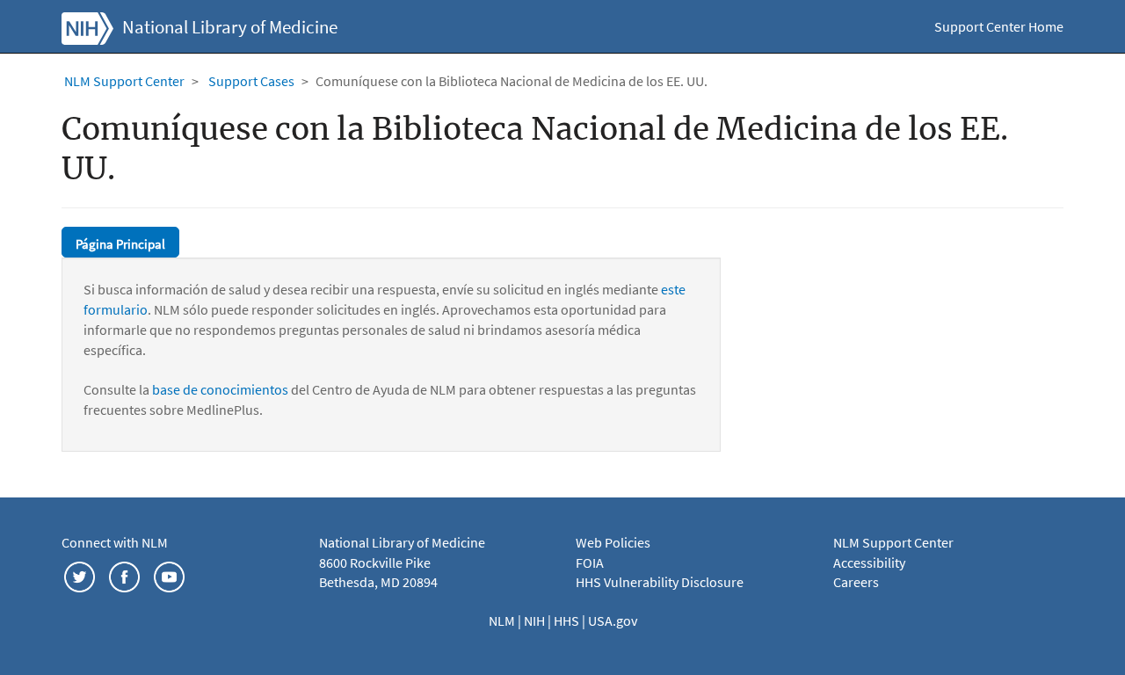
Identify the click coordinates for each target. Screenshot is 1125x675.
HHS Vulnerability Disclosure (660, 582)
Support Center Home (998, 26)
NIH (536, 620)
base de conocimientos (220, 389)
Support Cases (251, 81)
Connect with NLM (115, 542)
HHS (568, 620)
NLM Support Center (124, 81)
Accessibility (869, 562)
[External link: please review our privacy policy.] (79, 575)
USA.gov (612, 620)
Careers (856, 582)
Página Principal (120, 244)
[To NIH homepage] (87, 26)
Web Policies (613, 542)
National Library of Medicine (230, 27)
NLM (503, 620)
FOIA (590, 562)
